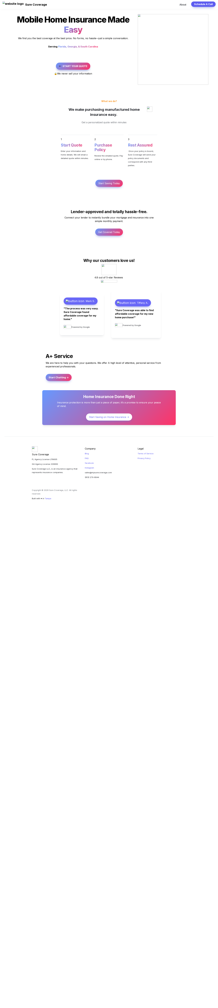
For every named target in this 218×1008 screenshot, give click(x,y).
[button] (13, 4)
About (182, 4)
